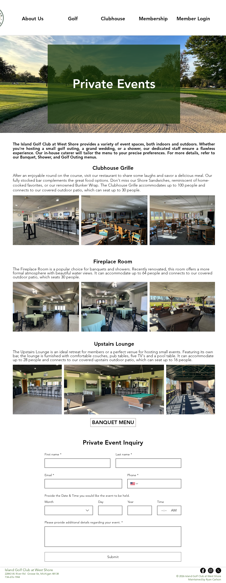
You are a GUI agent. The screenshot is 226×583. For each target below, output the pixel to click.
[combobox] (69, 510)
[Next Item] (207, 220)
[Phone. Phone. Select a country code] (134, 483)
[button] (33, 19)
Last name (124, 454)
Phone (132, 475)
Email (49, 475)
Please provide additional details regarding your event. (84, 522)
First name (53, 454)
